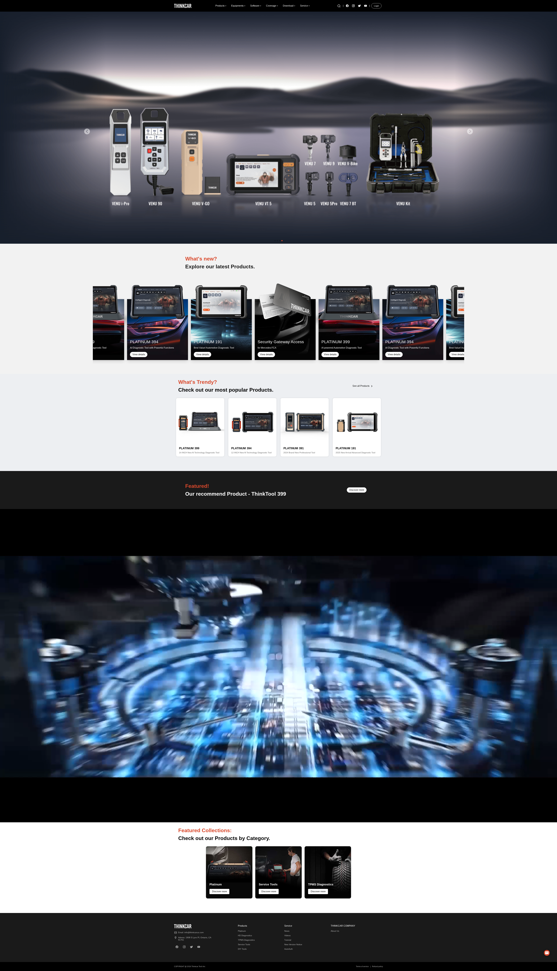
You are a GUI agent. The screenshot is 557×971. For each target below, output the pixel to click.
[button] (338, 5)
